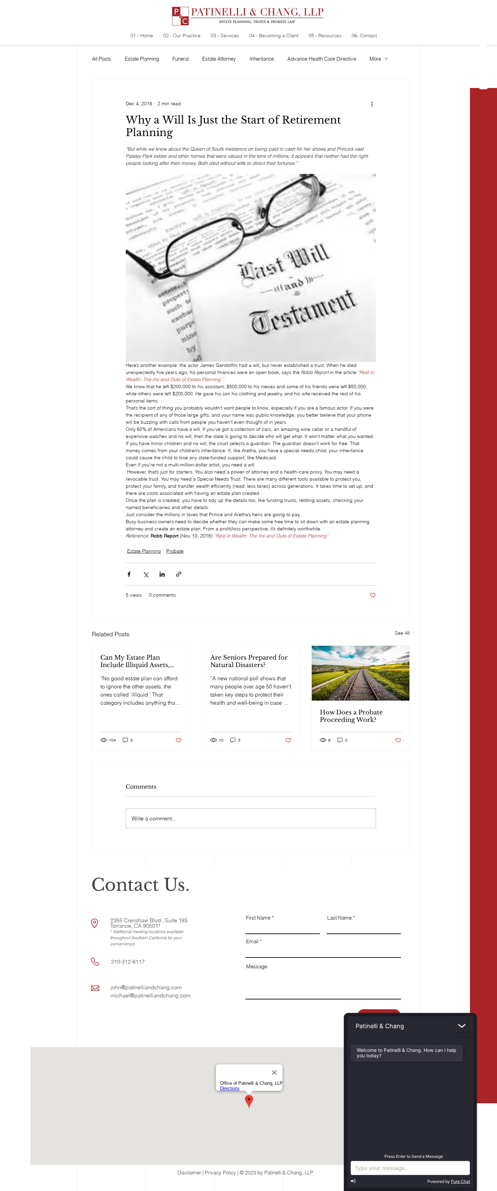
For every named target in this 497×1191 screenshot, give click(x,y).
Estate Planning (142, 59)
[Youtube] (483, 86)
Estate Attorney (219, 59)
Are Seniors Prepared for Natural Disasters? (249, 661)
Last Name (339, 917)
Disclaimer (189, 1172)
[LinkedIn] (483, 59)
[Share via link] (178, 574)
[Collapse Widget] (462, 1026)
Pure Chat (460, 1181)
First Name (258, 917)
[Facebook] (483, 32)
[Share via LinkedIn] (162, 574)
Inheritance (262, 59)
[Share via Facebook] (129, 574)
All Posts (101, 59)
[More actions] (372, 104)
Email (252, 941)
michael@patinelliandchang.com (150, 995)
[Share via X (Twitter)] (145, 574)
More (375, 59)
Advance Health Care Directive (321, 59)
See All (402, 633)
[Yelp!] (483, 19)
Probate (175, 551)
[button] (484, 1180)
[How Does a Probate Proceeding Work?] (360, 673)
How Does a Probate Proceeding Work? (351, 716)
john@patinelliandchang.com (146, 987)
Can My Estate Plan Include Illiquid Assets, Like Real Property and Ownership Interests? (135, 661)
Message (256, 966)
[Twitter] (483, 46)
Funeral (180, 59)
